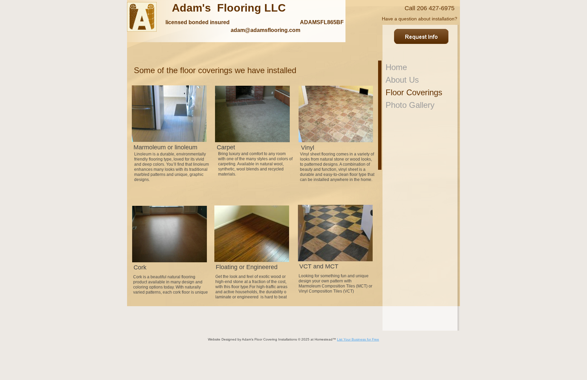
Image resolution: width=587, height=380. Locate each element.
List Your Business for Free (358, 339)
